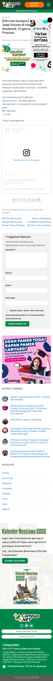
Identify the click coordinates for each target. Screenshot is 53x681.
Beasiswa (7, 483)
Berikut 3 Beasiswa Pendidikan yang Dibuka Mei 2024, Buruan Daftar (39, 222)
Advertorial (7, 478)
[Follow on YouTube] (31, 626)
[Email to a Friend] (29, 200)
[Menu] (48, 5)
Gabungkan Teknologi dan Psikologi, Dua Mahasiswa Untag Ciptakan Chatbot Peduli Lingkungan (30, 431)
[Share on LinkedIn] (39, 200)
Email (8, 285)
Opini (4, 504)
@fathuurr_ (12, 100)
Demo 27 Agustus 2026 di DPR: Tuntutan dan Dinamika (30, 398)
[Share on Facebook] (19, 200)
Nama (8, 273)
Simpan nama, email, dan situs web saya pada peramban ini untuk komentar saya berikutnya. (24, 314)
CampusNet (28, 40)
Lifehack (6, 493)
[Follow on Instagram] (21, 626)
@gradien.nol (13, 104)
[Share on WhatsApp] (14, 200)
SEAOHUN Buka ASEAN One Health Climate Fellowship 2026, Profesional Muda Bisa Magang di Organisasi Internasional (28, 410)
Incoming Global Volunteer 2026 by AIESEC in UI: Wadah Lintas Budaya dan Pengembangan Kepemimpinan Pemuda (30, 454)
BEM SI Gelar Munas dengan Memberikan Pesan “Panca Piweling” (13, 222)
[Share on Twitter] (24, 200)
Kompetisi (7, 488)
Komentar (10, 249)
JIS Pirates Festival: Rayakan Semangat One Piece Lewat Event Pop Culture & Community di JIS (29, 442)
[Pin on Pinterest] (34, 200)
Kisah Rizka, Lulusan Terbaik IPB (25, 419)
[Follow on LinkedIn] (26, 626)
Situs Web (10, 298)
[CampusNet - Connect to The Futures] (11, 4)
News (5, 498)
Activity (6, 17)
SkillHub (6, 509)
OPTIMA (35, 677)
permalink (6, 212)
